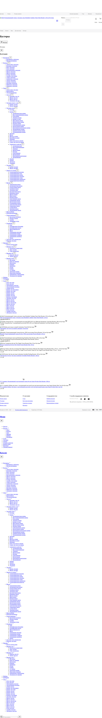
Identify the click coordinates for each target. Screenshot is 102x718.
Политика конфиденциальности (21, 409)
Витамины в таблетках (12, 59)
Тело (4, 281)
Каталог (5, 428)
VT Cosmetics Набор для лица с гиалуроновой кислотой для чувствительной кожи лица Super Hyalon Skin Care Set (31, 387)
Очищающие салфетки (16, 235)
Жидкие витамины (11, 60)
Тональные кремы (14, 271)
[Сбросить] (19, 717)
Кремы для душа (10, 291)
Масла (11, 135)
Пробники (6, 278)
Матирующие (16, 150)
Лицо (4, 88)
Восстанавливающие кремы (20, 115)
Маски (8, 183)
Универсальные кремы (19, 130)
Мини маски (13, 196)
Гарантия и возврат (27, 403)
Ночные (15, 151)
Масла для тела (10, 301)
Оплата (8, 13)
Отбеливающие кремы (19, 125)
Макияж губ (9, 253)
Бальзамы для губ (14, 96)
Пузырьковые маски (15, 203)
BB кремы (12, 260)
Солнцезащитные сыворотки (17, 179)
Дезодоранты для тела (12, 285)
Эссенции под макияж (16, 276)
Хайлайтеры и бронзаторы (17, 274)
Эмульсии (12, 161)
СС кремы (12, 270)
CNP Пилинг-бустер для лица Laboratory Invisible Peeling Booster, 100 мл (19, 355)
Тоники (12, 160)
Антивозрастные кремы (19, 113)
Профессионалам (51, 398)
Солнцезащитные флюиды (17, 180)
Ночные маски (14, 197)
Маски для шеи (14, 168)
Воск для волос (10, 67)
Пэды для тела (10, 309)
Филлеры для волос (11, 83)
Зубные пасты (10, 288)
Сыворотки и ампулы (15, 144)
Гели (11, 225)
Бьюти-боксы (10, 91)
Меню (2, 417)
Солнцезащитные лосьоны (17, 176)
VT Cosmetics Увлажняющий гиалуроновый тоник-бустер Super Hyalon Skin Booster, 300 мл (25, 381)
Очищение (9, 223)
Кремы (11, 112)
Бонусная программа (74, 13)
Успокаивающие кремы (19, 132)
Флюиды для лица (11, 240)
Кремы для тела (10, 295)
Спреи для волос (10, 77)
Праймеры (12, 266)
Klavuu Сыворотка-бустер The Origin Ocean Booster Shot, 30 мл (17, 344)
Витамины (6, 57)
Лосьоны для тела (11, 298)
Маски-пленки (14, 194)
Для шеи (8, 165)
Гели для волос (10, 69)
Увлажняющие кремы (18, 129)
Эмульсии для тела (11, 312)
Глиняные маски (14, 188)
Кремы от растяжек (11, 297)
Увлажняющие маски (15, 210)
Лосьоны (12, 133)
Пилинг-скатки (14, 218)
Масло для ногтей (11, 302)
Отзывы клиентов (17, 13)
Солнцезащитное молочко (17, 172)
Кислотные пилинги (15, 217)
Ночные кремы (17, 123)
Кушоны (12, 264)
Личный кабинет (7, 447)
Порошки (12, 139)
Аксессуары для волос (12, 64)
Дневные (15, 148)
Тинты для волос (11, 80)
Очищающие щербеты (16, 236)
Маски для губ (13, 98)
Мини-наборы (10, 211)
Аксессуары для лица (12, 89)
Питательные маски (15, 201)
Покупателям (98, 13)
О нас (83, 13)
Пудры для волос (11, 74)
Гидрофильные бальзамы (16, 226)
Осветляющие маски (15, 198)
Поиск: (63, 17)
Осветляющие (16, 153)
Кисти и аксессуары (11, 244)
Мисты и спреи (14, 136)
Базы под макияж (14, 261)
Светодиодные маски (15, 204)
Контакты (90, 13)
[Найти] (63, 24)
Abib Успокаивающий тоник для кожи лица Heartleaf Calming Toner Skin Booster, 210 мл (24, 317)
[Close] (1, 50)
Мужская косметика (11, 213)
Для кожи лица (10, 108)
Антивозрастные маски (16, 186)
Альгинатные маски (15, 184)
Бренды (5, 426)
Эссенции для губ (14, 100)
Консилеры (13, 263)
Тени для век (13, 249)
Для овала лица (14, 190)
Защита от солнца (11, 170)
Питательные (16, 154)
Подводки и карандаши (16, 248)
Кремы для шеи (14, 167)
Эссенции (12, 163)
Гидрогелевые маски (15, 187)
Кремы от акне (17, 119)
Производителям (51, 401)
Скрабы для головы (11, 76)
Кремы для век (14, 104)
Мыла (11, 230)
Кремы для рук (10, 294)
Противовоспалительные (19, 156)
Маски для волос (11, 71)
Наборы (5, 277)
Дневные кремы (17, 117)
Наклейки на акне (14, 138)
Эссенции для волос (11, 86)
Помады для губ (14, 255)
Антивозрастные (17, 146)
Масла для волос (10, 73)
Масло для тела (10, 304)
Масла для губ (13, 99)
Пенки (11, 238)
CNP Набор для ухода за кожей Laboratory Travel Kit (14, 328)
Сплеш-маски (13, 207)
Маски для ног (10, 299)
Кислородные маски (15, 191)
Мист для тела (10, 305)
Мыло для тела (10, 308)
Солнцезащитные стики (16, 178)
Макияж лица (10, 258)
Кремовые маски (14, 193)
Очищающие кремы (15, 233)
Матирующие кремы (18, 122)
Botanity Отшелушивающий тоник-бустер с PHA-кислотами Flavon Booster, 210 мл (22, 334)
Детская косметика (11, 92)
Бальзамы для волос (11, 66)
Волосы (5, 63)
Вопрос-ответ (3, 405)
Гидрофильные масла (15, 228)
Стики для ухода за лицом (17, 142)
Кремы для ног (10, 292)
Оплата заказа (3, 398)
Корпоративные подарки (52, 403)
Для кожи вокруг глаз (12, 103)
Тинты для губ (14, 256)
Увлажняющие (17, 157)
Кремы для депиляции (12, 289)
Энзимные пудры (14, 221)
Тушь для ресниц (14, 251)
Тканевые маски (14, 209)
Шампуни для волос (11, 84)
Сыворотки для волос (12, 79)
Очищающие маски (15, 200)
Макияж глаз (9, 246)
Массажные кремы (18, 120)
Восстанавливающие (18, 147)
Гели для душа (10, 282)
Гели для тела (10, 284)
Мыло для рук (10, 307)
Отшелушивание (11, 215)
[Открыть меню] (10, 57)
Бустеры (12, 109)
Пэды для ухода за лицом (16, 140)
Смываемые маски (15, 206)
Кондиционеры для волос (13, 70)
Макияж (5, 243)
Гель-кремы (16, 116)
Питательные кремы (18, 126)
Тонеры (12, 159)
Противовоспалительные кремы (21, 127)
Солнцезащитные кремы (16, 175)
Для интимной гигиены (12, 287)
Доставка (2, 13)
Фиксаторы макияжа (15, 273)
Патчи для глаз (14, 106)
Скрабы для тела (10, 311)
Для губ (8, 95)
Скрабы (12, 219)
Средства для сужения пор (13, 239)
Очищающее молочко (15, 232)
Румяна (12, 268)
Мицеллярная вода (15, 229)
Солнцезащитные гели (16, 173)
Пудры (11, 267)
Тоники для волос (11, 81)
